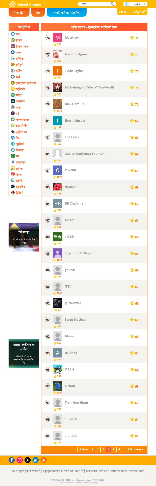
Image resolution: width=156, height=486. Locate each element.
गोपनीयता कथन (136, 471)
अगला (138, 449)
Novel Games (29, 4)
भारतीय (137, 4)
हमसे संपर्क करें (33, 471)
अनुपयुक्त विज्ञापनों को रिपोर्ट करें (57, 471)
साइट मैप (79, 471)
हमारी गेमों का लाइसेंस (67, 12)
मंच (38, 12)
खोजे (112, 4)
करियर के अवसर (119, 471)
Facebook (13, 459)
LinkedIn (36, 460)
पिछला (85, 449)
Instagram (20, 459)
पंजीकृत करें (139, 12)
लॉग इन (123, 12)
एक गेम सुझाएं (18, 471)
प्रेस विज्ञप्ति (91, 471)
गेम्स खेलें (19, 12)
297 (130, 449)
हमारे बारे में (104, 471)
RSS (44, 460)
